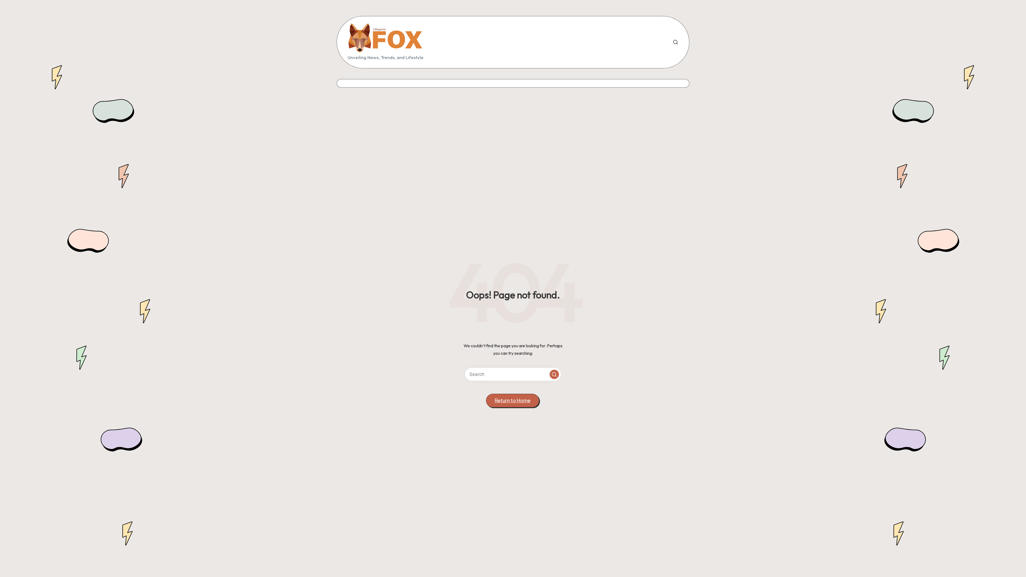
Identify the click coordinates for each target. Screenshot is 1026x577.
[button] (554, 374)
